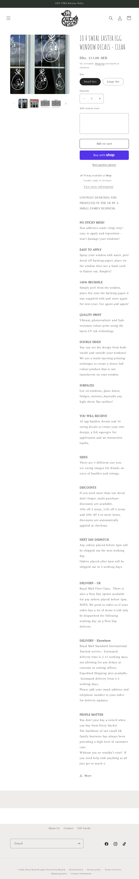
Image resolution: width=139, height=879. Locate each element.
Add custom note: (90, 108)
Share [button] (88, 775)
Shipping (100, 63)
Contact (68, 828)
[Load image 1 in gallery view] (23, 103)
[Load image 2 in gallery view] (34, 103)
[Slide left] (14, 103)
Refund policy (76, 869)
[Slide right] (66, 103)
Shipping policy (59, 873)
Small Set (90, 81)
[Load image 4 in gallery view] (56, 103)
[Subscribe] (78, 843)
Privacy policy (94, 869)
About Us (54, 828)
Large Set (113, 81)
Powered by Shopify (55, 869)
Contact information (81, 873)
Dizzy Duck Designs (35, 869)
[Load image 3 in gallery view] (45, 103)
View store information (98, 186)
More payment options (104, 164)
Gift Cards (84, 828)
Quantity (84, 90)
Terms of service (113, 869)
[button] (8, 18)
